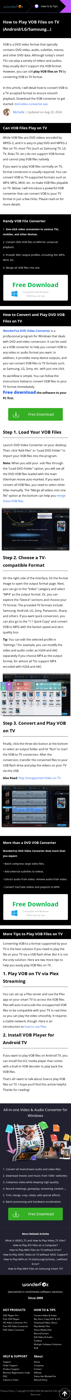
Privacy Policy (7, 1390)
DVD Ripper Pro (11, 1315)
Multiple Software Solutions (48, 1344)
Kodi (36, 1347)
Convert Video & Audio (45, 1315)
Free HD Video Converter (15, 1326)
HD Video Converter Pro (15, 1322)
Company (39, 1365)
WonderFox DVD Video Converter (26, 331)
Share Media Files (43, 1329)
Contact (38, 1369)
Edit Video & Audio (43, 1337)
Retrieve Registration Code (16, 1372)
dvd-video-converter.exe (31, 104)
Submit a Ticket (10, 1379)
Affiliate (38, 1372)
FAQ (5, 1376)
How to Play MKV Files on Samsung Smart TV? (35, 1268)
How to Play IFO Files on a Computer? (35, 1245)
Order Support (10, 1365)
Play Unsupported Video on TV (40, 778)
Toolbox (38, 1340)
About (37, 1361)
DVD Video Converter (13, 1329)
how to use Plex (35, 1027)
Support (7, 1361)
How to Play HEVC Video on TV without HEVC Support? (35, 1254)
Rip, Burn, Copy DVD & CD (47, 1319)
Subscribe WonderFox (45, 1376)
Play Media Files (42, 1326)
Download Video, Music (45, 1322)
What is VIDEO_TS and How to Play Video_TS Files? (35, 1240)
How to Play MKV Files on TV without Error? (35, 1250)
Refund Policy (40, 1379)
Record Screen (41, 1333)
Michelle (18, 112)
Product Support (11, 1369)
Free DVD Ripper (11, 1319)
